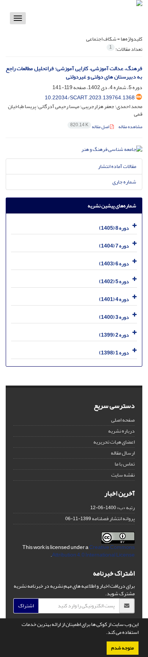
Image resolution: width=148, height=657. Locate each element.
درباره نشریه (121, 431)
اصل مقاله (90, 126)
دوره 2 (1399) (114, 335)
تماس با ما (125, 464)
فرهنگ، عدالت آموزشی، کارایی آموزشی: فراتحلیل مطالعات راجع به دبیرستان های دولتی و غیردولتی (74, 73)
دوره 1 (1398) (114, 353)
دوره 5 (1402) (114, 281)
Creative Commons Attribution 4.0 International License (93, 551)
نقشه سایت (123, 475)
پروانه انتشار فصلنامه (113, 518)
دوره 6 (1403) (114, 264)
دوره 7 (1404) (114, 246)
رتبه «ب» (126, 507)
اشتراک (26, 606)
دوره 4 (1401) (114, 299)
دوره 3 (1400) (114, 317)
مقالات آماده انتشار (117, 166)
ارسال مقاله (123, 453)
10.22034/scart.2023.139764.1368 (90, 98)
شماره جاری (124, 182)
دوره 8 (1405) (114, 228)
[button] (104, 633)
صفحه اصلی (123, 420)
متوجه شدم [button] (122, 647)
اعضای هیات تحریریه (114, 442)
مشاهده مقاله (130, 126)
